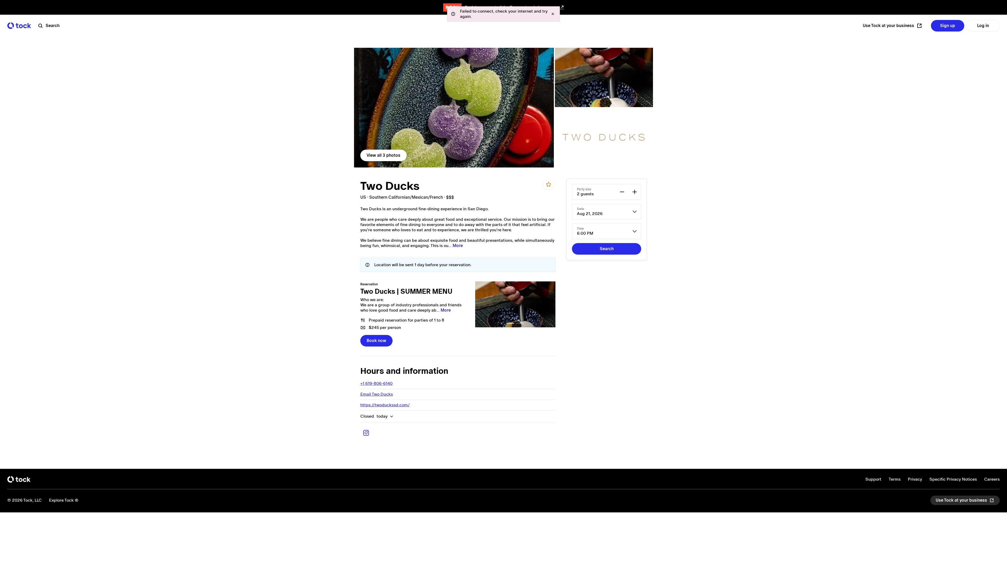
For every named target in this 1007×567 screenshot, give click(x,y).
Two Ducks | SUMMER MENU (406, 291)
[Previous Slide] (482, 304)
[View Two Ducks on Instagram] (366, 433)
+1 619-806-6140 (376, 383)
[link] (454, 107)
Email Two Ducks (376, 394)
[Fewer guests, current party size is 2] (622, 192)
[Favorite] (548, 184)
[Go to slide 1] (510, 323)
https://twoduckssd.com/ (385, 404)
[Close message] (552, 14)
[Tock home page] (19, 25)
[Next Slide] (548, 304)
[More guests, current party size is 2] (634, 192)
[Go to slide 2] (520, 323)
